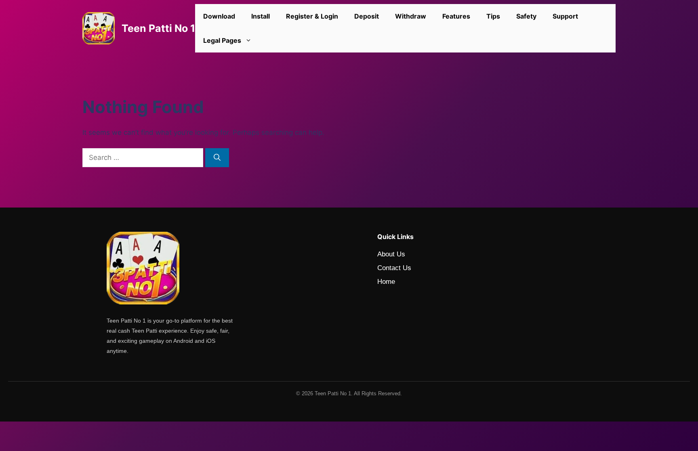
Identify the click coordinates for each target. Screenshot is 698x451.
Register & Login (312, 16)
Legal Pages (222, 40)
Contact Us (394, 268)
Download (219, 16)
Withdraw (410, 16)
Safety (526, 16)
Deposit (366, 16)
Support (565, 16)
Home (386, 281)
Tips (493, 16)
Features (456, 16)
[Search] (217, 158)
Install (260, 16)
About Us (391, 254)
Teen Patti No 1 (158, 28)
